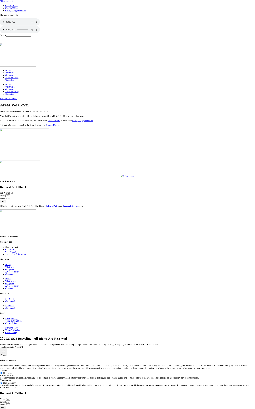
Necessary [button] (4, 370)
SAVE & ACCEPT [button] (8, 388)
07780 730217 (54, 120)
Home (7, 70)
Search (3, 35)
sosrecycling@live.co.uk (82, 120)
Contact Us (51, 125)
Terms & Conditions (13, 321)
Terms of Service (70, 206)
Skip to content (6, 1)
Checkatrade (10, 301)
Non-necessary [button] (6, 380)
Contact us (9, 80)
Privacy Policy (52, 206)
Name (3, 399)
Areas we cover (11, 77)
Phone (3, 198)
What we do (10, 73)
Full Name (4, 193)
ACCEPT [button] (19, 347)
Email (2, 196)
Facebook (9, 299)
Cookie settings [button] (7, 347)
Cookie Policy (11, 323)
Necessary (7, 373)
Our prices (9, 75)
